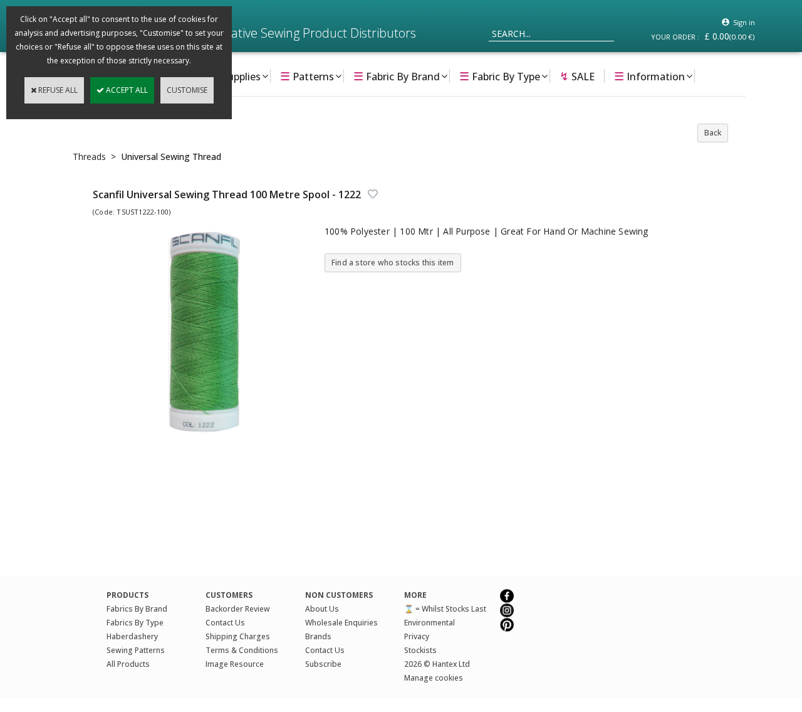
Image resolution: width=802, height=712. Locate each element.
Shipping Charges (238, 636)
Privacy (416, 636)
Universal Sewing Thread (171, 156)
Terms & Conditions (242, 650)
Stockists (420, 650)
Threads (89, 156)
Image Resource (235, 664)
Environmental (429, 622)
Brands (318, 636)
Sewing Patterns (136, 650)
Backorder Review (238, 608)
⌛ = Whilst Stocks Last (445, 608)
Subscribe (323, 664)
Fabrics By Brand (137, 608)
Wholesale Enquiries (341, 622)
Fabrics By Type (135, 622)
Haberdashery (132, 636)
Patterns (307, 76)
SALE (577, 76)
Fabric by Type (499, 76)
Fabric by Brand (396, 76)
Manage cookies (433, 677)
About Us (322, 608)
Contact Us (225, 622)
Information (649, 76)
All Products (128, 664)
